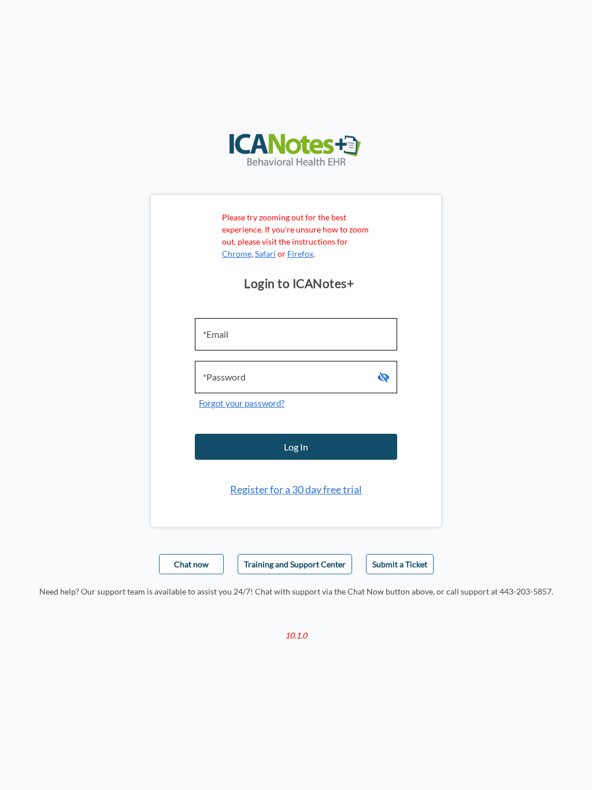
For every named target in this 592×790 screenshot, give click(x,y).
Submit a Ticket (399, 564)
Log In (296, 446)
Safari (265, 254)
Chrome (236, 254)
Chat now (191, 564)
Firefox (300, 254)
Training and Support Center (295, 564)
